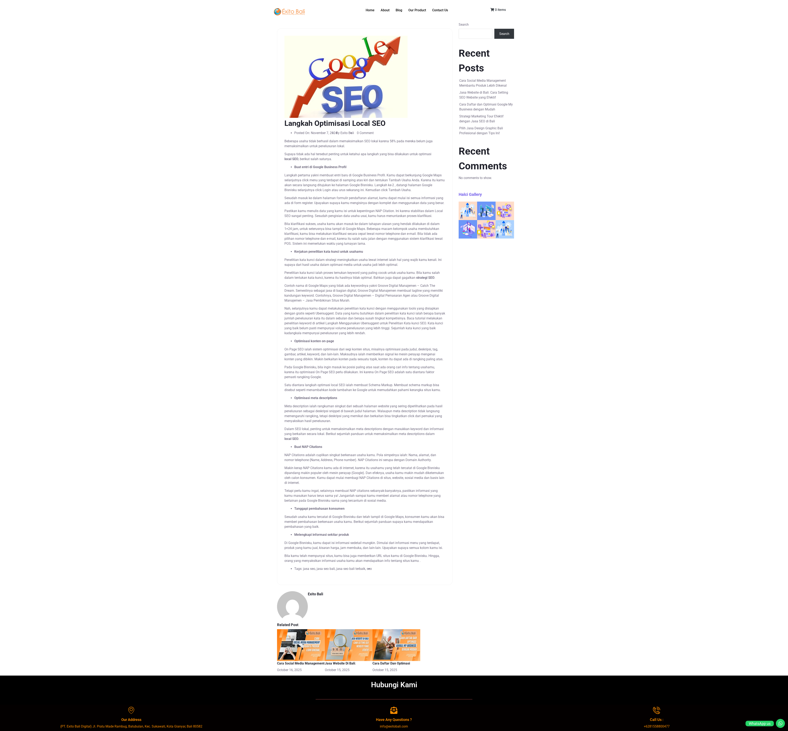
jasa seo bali (326, 569)
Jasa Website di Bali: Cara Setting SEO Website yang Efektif (483, 95)
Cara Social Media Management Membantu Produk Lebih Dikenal (483, 83)
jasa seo (309, 569)
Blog (399, 10)
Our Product (417, 10)
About (385, 10)
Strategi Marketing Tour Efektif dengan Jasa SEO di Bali (481, 118)
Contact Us (440, 10)
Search (464, 24)
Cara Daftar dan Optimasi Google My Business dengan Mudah (486, 106)
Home (370, 10)
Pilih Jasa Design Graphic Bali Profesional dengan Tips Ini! (481, 130)
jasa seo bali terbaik (350, 569)
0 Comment (365, 133)
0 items (500, 10)
